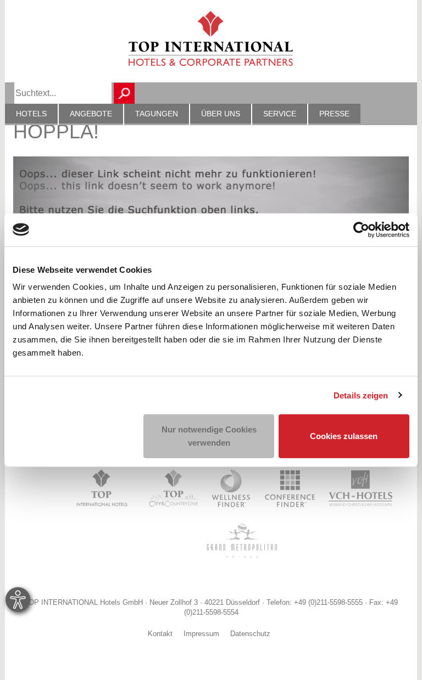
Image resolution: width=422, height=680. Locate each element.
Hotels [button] (31, 113)
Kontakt (160, 634)
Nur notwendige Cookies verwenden (209, 436)
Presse (334, 113)
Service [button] (279, 113)
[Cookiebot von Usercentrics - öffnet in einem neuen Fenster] (361, 229)
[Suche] (124, 93)
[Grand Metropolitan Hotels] (240, 540)
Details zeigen (361, 395)
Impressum (201, 634)
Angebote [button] (91, 113)
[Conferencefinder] (290, 488)
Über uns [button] (220, 113)
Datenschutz (250, 634)
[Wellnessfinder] (232, 488)
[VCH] (361, 488)
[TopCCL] (173, 488)
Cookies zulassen (343, 436)
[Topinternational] (105, 488)
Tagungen (156, 113)
